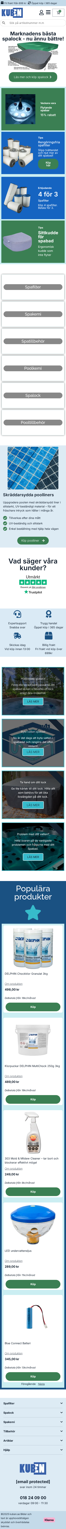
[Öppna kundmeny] (41, 12)
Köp (33, 1191)
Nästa (41, 1384)
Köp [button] (33, 1007)
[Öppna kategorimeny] (48, 12)
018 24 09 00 (33, 1497)
